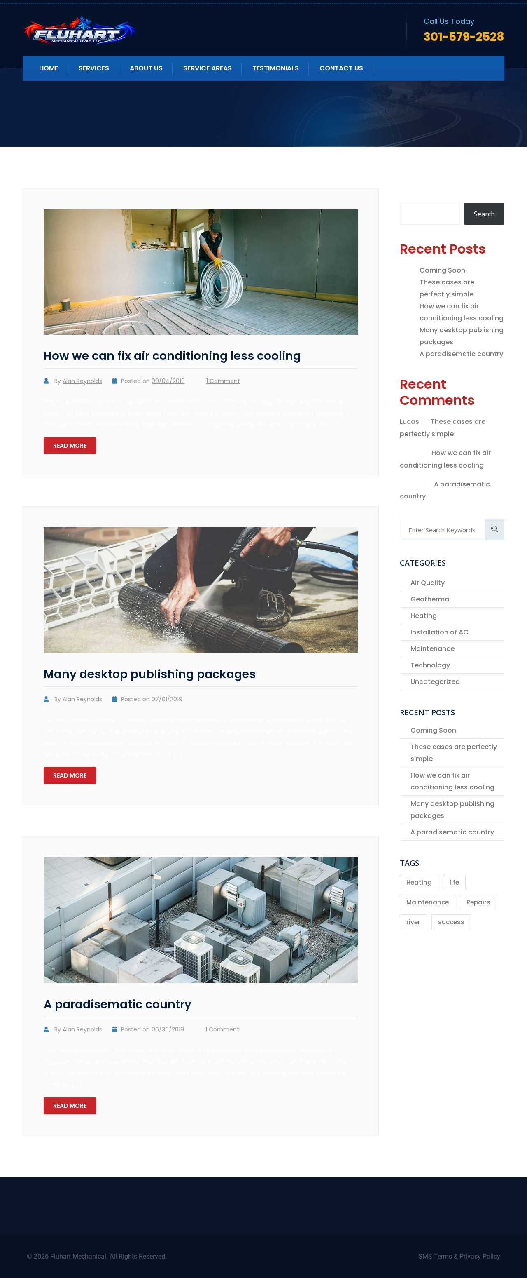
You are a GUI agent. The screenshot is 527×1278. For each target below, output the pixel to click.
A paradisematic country (117, 1004)
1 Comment (223, 381)
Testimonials (275, 68)
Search (411, 193)
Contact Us (341, 68)
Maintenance (432, 648)
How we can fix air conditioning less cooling (172, 356)
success (451, 922)
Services (94, 68)
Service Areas (207, 68)
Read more (69, 446)
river (413, 922)
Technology (430, 665)
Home (48, 68)
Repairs (478, 902)
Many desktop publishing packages (150, 674)
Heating (423, 615)
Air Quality (427, 582)
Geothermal (430, 599)
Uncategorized (435, 681)
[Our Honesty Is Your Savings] (94, 30)
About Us (146, 68)
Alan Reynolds (82, 381)
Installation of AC (439, 632)
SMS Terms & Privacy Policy (459, 1256)
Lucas (409, 421)
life (454, 882)
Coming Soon (442, 270)
